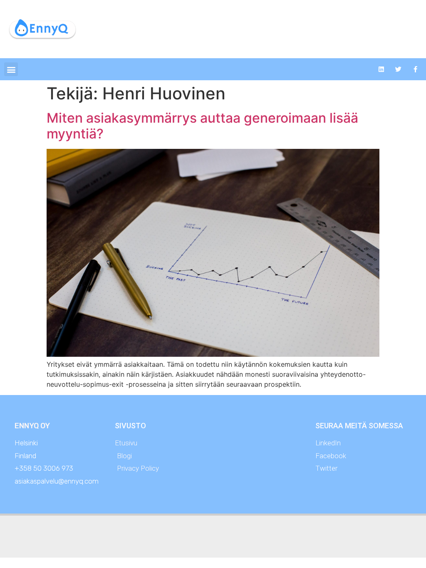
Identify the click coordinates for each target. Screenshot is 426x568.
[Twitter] (398, 69)
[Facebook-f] (415, 69)
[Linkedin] (381, 69)
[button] (11, 69)
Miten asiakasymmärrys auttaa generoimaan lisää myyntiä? (202, 126)
